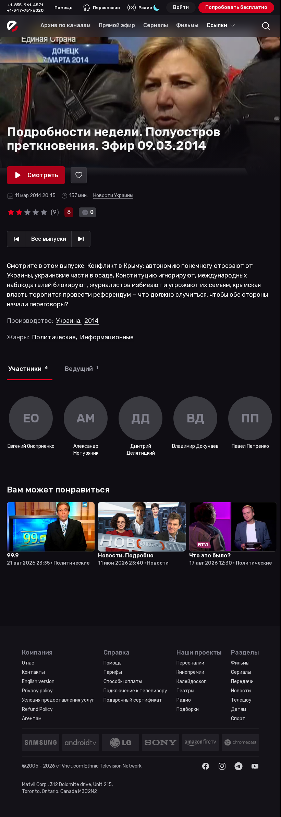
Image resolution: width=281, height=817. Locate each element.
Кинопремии (190, 672)
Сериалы (241, 672)
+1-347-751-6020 (25, 10)
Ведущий (81, 369)
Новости (241, 691)
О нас (28, 663)
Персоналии (106, 7)
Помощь (63, 7)
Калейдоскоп (191, 681)
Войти (181, 7)
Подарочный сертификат (132, 700)
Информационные (107, 337)
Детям (238, 709)
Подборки (187, 709)
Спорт (238, 719)
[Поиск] (266, 26)
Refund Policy (37, 709)
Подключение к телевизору (135, 691)
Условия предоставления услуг (58, 700)
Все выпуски (48, 239)
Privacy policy (37, 691)
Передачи (242, 681)
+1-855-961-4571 (25, 4)
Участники (28, 369)
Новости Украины (113, 195)
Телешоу (241, 700)
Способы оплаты (122, 681)
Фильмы (240, 663)
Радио (145, 7)
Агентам (31, 719)
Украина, (69, 321)
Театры (185, 691)
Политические (54, 337)
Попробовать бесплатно (236, 7)
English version (38, 681)
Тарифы (112, 672)
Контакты (33, 672)
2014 (91, 321)
